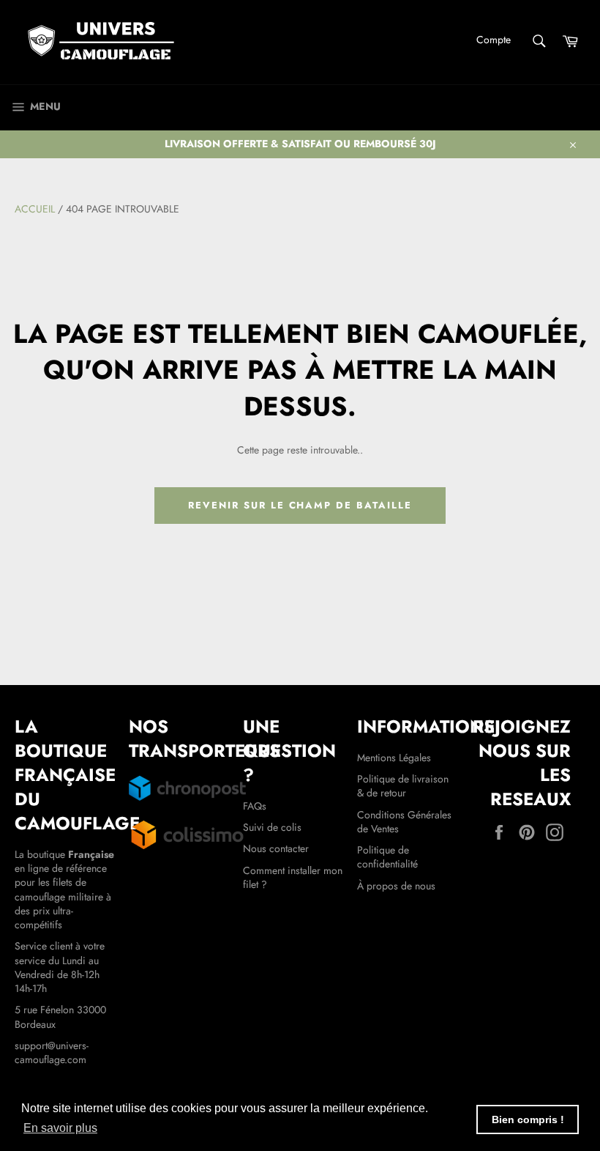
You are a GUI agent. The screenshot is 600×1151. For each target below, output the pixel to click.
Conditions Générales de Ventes (404, 821)
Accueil (35, 208)
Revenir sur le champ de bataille (299, 505)
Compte (493, 39)
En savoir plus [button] (60, 1128)
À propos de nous (396, 885)
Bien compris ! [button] (528, 1119)
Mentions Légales (394, 757)
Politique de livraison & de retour (403, 785)
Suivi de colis (272, 827)
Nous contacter (276, 848)
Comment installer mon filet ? (292, 877)
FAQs (254, 806)
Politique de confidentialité (387, 857)
